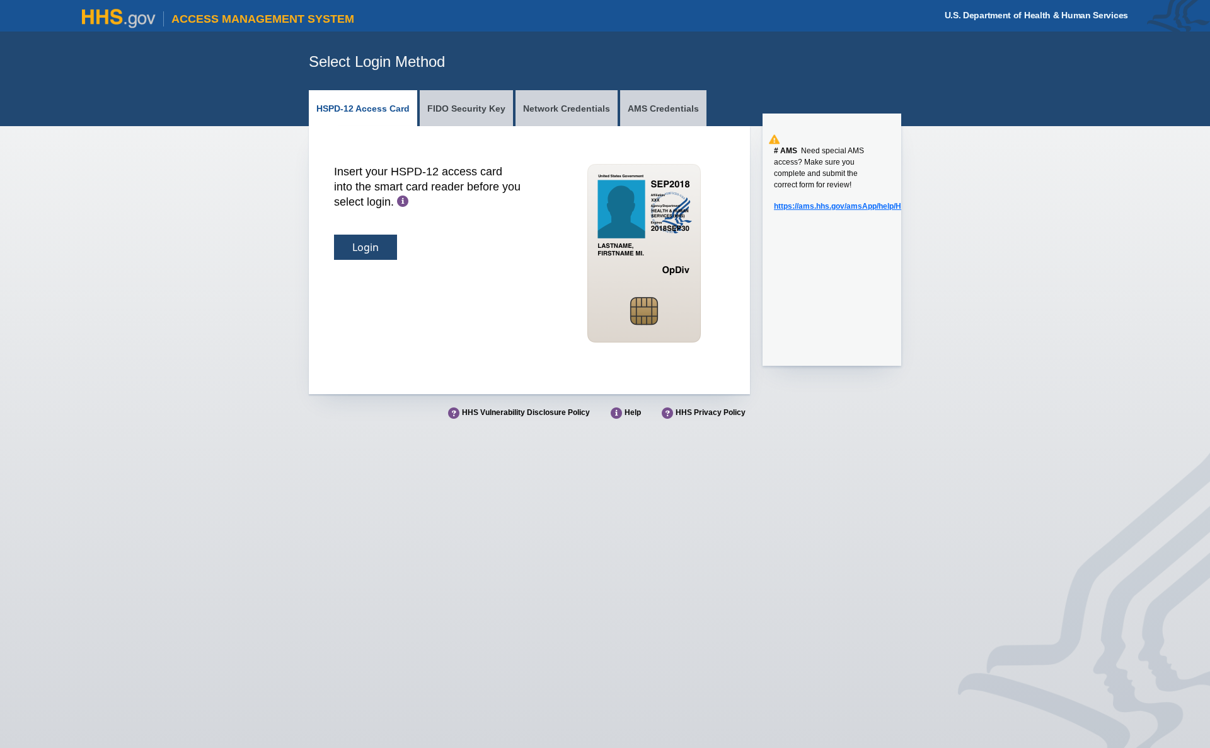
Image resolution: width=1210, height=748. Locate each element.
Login (365, 247)
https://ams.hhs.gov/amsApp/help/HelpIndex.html (861, 206)
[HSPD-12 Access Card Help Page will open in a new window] (402, 202)
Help (633, 412)
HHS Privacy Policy (711, 412)
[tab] (363, 108)
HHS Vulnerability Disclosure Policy (526, 412)
